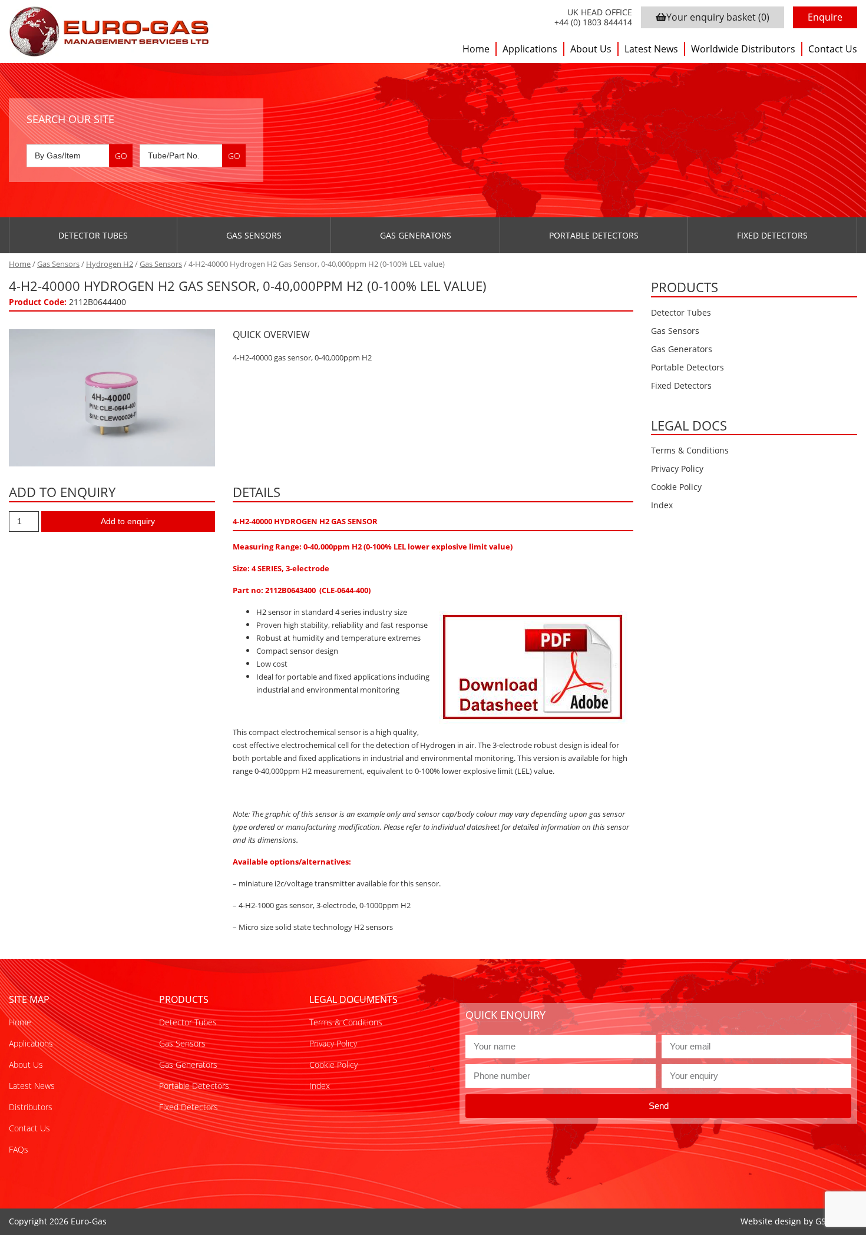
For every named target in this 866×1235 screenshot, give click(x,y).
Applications (530, 48)
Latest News (651, 48)
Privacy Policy (677, 468)
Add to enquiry (128, 521)
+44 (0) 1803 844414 (593, 23)
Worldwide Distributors (743, 48)
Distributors (30, 1107)
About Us (591, 48)
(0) (717, 17)
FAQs (18, 1149)
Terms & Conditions (690, 450)
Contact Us (832, 48)
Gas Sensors (254, 235)
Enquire (825, 17)
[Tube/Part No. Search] (193, 155)
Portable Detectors (594, 235)
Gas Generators (415, 235)
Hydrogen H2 (109, 264)
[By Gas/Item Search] (80, 155)
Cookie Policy (676, 486)
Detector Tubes (93, 235)
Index (662, 505)
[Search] (121, 155)
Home (476, 48)
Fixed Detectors (772, 235)
